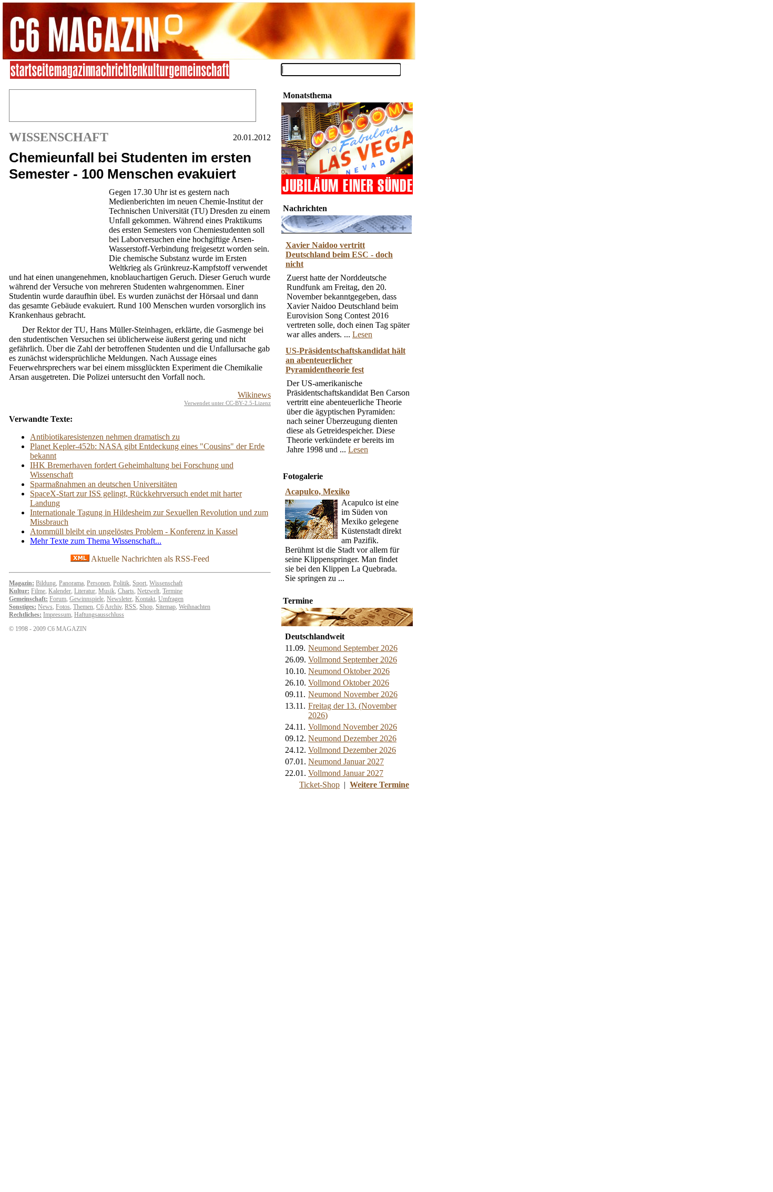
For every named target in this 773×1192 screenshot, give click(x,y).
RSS (130, 606)
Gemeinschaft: (28, 599)
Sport (139, 583)
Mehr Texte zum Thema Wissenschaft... (95, 540)
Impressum (57, 614)
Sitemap (166, 606)
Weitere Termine (379, 784)
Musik (106, 591)
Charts (126, 591)
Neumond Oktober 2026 (349, 671)
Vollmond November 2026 (352, 726)
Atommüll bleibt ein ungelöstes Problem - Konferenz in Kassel (134, 531)
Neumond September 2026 (353, 648)
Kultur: (19, 591)
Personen (98, 583)
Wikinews (254, 394)
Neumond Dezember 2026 (352, 738)
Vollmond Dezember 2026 (352, 749)
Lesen (362, 334)
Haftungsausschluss (99, 614)
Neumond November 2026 (353, 694)
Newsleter (119, 599)
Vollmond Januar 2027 (345, 773)
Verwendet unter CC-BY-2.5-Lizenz (227, 403)
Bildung (46, 583)
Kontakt (145, 599)
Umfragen (171, 599)
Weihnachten (194, 606)
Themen (83, 606)
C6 (100, 606)
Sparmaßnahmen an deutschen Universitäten (103, 484)
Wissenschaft (165, 583)
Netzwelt (148, 591)
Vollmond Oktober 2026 (348, 682)
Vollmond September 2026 (352, 659)
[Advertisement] (56, 228)
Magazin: (21, 583)
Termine (172, 591)
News (45, 606)
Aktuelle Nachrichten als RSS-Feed (149, 558)
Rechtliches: (25, 614)
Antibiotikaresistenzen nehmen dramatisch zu (105, 436)
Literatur (84, 591)
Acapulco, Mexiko (317, 491)
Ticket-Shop (319, 784)
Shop (145, 606)
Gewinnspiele (86, 599)
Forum (57, 599)
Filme (38, 591)
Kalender (59, 591)
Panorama (71, 583)
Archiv (113, 606)
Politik (121, 583)
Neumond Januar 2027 (346, 761)
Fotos (63, 606)
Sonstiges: (22, 606)
